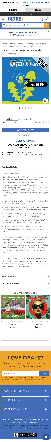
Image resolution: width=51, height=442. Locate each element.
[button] (13, 10)
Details (35, 14)
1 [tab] (19, 108)
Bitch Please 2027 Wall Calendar (38, 323)
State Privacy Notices (38, 425)
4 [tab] (28, 108)
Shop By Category (16, 44)
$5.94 (46, 122)
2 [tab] (22, 108)
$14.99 (37, 327)
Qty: (3, 122)
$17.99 (12, 327)
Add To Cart (25, 130)
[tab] (25, 164)
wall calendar (22, 237)
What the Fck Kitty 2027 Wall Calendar (13, 323)
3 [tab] (25, 108)
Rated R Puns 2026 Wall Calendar (23, 46)
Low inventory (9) (25, 119)
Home (4, 44)
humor (18, 182)
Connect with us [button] (15, 409)
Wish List (26, 135)
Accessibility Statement (13, 428)
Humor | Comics (32, 44)
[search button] (46, 25)
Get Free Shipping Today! (23, 14)
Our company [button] (13, 400)
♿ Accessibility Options (36, 428)
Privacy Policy (21, 425)
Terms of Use (8, 425)
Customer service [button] (16, 390)
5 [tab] (31, 108)
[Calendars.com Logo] (15, 19)
